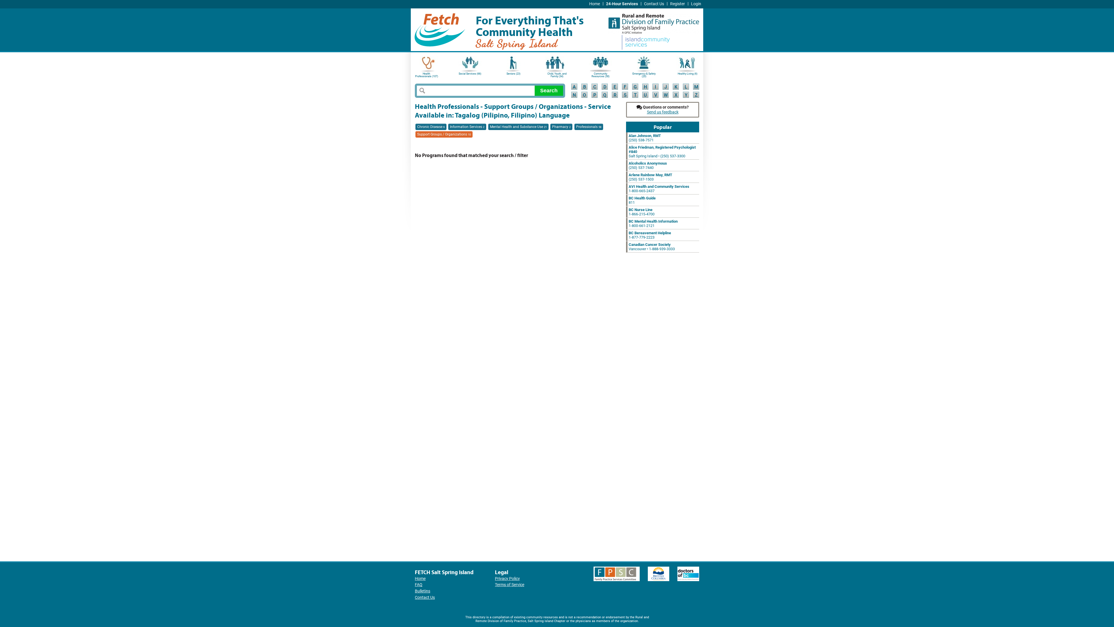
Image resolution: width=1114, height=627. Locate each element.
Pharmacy (561, 127)
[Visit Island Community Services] (645, 43)
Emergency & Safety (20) (644, 75)
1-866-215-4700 (641, 212)
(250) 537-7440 (648, 165)
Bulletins (422, 591)
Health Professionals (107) (426, 75)
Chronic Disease (431, 127)
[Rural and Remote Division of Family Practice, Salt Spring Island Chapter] (653, 21)
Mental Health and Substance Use (518, 127)
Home (594, 3)
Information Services (467, 127)
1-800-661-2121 (653, 223)
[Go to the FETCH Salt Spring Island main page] (440, 28)
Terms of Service (509, 584)
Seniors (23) (513, 73)
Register (677, 3)
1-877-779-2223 (650, 235)
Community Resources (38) (601, 75)
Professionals (588, 127)
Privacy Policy (507, 578)
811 (642, 200)
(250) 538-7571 (645, 138)
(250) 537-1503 (650, 177)
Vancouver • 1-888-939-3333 (652, 246)
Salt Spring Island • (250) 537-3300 (662, 151)
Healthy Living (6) (687, 73)
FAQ (418, 584)
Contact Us (654, 3)
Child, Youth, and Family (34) (557, 75)
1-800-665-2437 (659, 188)
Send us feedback (663, 112)
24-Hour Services (622, 3)
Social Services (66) (470, 73)
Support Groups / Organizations (444, 134)
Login (696, 3)
